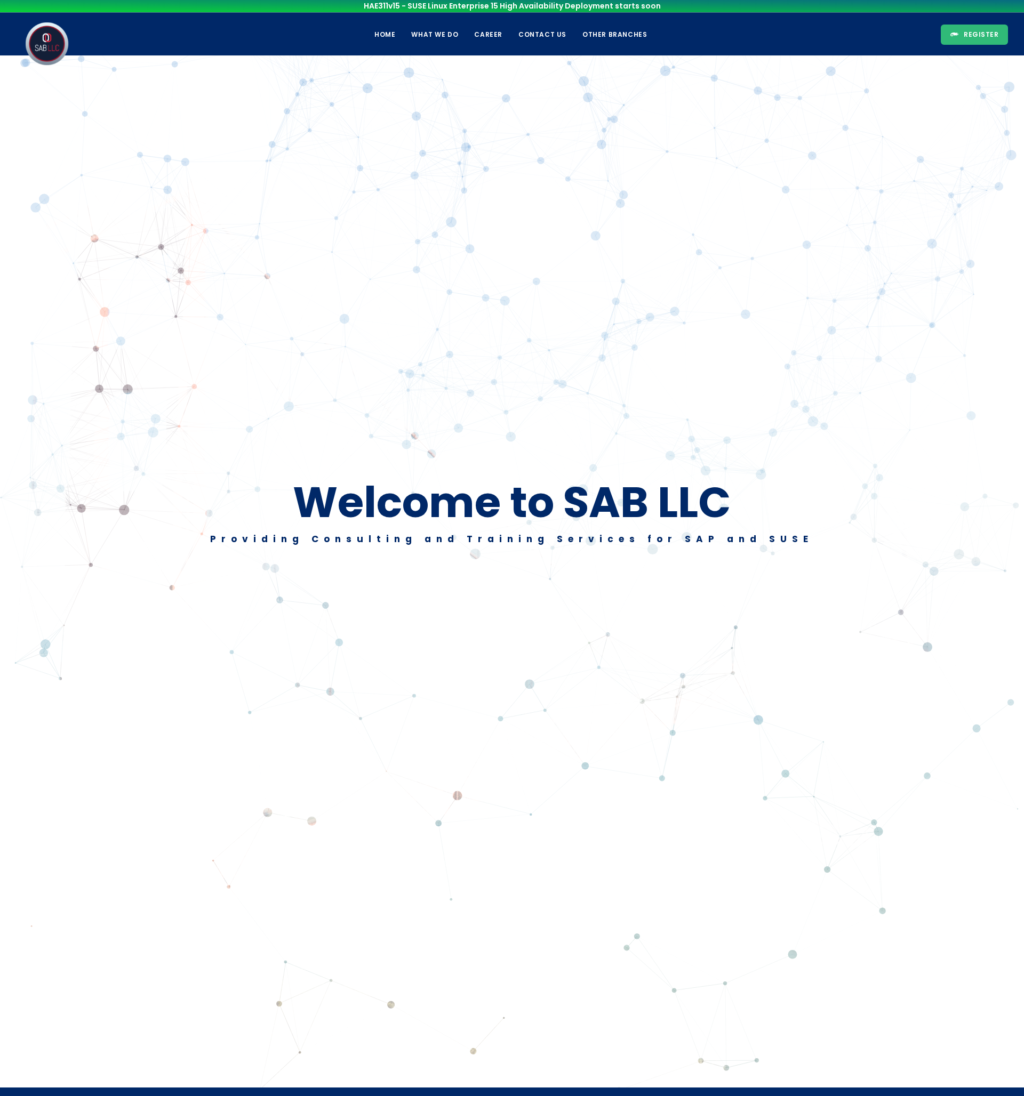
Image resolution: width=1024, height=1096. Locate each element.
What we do (434, 34)
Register (981, 34)
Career (488, 34)
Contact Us (542, 34)
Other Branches (614, 34)
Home (384, 34)
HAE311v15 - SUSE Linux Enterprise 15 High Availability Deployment (488, 6)
